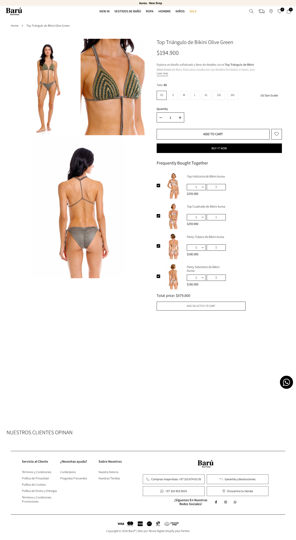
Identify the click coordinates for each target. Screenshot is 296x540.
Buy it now (219, 148)
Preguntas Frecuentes (73, 478)
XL (206, 95)
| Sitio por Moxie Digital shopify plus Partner (163, 531)
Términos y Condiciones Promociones (36, 499)
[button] (276, 134)
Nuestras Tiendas (109, 478)
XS (161, 95)
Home (14, 26)
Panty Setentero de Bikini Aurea (203, 268)
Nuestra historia (108, 472)
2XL (219, 95)
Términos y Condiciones (36, 472)
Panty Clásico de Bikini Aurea (205, 237)
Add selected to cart (201, 306)
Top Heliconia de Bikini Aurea (206, 176)
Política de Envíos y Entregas (39, 491)
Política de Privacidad (35, 478)
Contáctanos (68, 472)
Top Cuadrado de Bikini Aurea (206, 206)
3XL (233, 95)
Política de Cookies (34, 484)
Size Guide (271, 95)
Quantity (162, 109)
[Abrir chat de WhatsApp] (286, 382)
